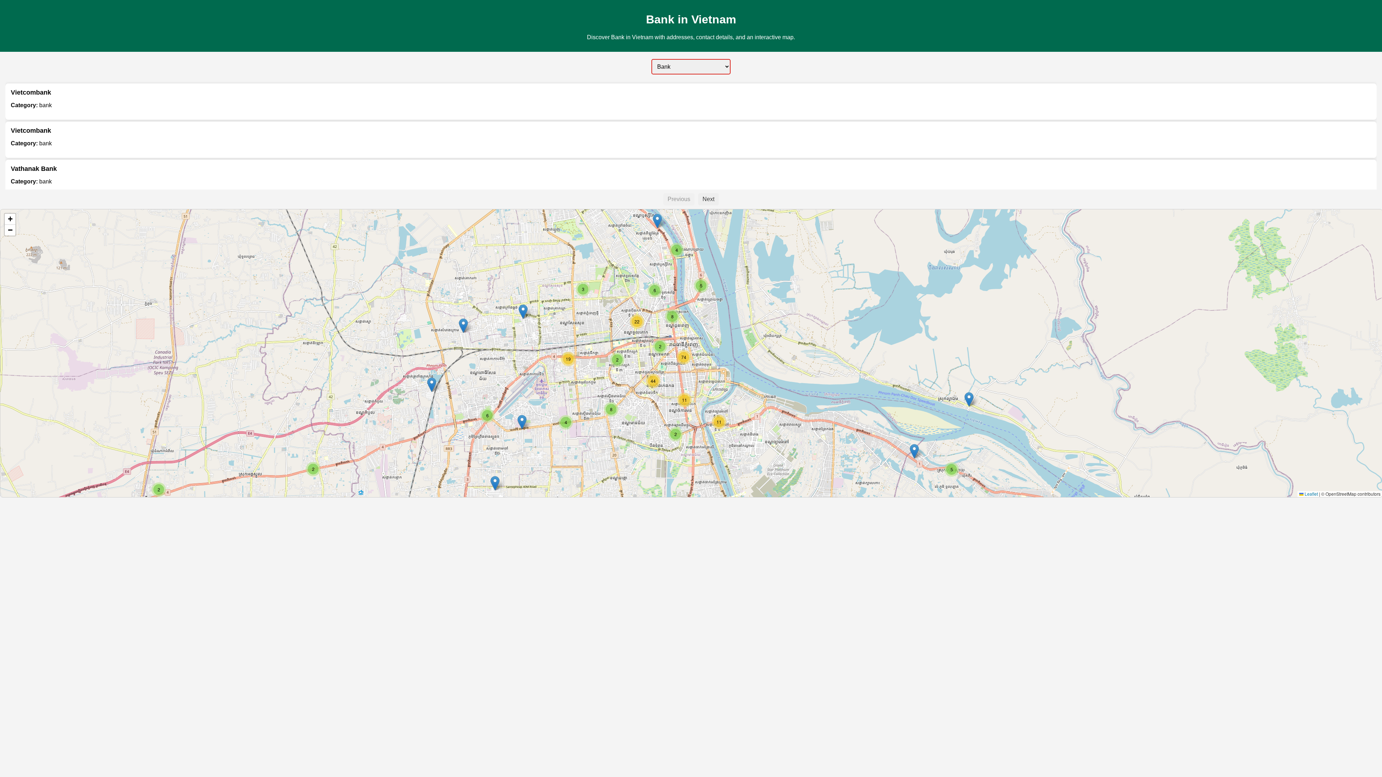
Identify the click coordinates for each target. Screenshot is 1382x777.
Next (708, 199)
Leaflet (1311, 494)
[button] (313, 469)
